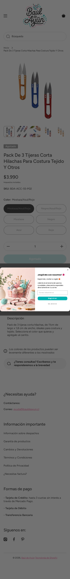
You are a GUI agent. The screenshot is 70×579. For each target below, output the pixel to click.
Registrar (52, 298)
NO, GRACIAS (52, 304)
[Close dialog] (67, 269)
